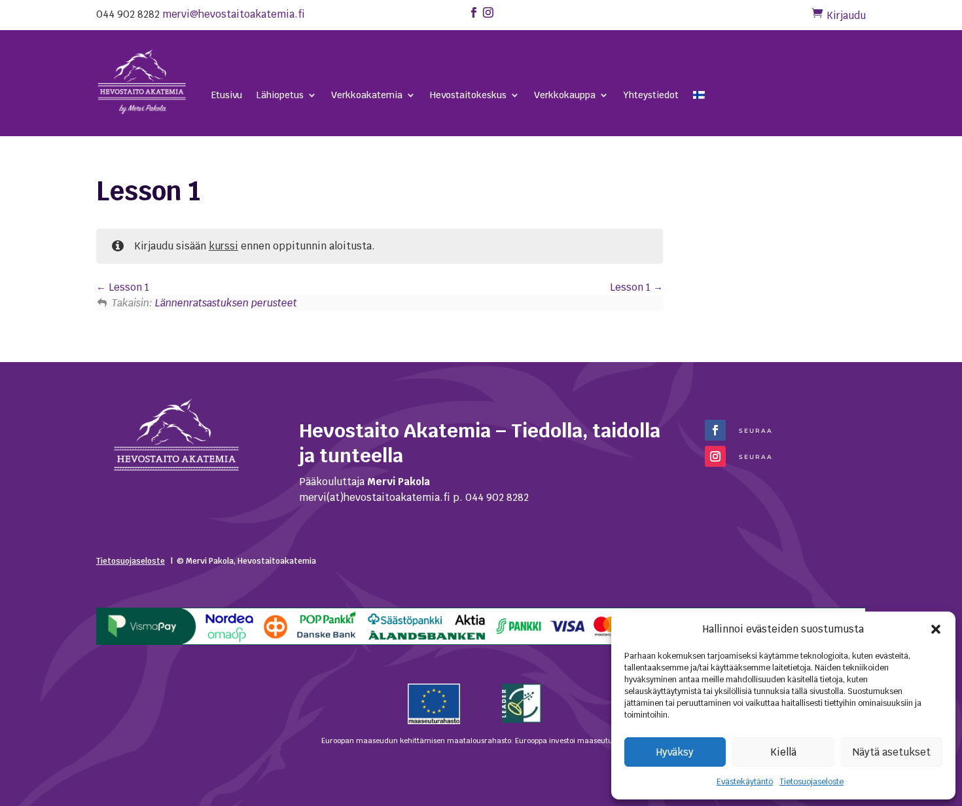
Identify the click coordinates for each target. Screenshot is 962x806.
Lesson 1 (127, 287)
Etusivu (226, 95)
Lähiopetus (280, 95)
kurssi (223, 246)
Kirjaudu (846, 15)
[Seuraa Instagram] (715, 456)
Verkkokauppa (565, 95)
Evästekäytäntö (745, 782)
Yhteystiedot (651, 95)
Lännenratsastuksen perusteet (226, 303)
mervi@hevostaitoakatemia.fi (233, 14)
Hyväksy (675, 752)
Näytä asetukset (892, 752)
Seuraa (756, 430)
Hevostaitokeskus (468, 95)
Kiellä (783, 752)
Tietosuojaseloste (811, 782)
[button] (935, 629)
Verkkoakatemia (366, 95)
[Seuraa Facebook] (715, 430)
